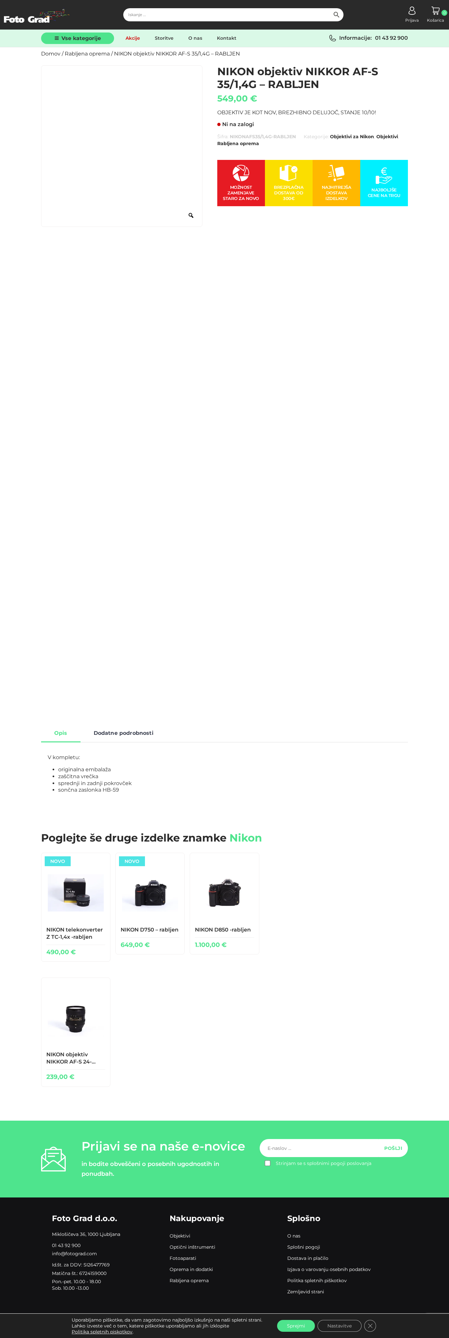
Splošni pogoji (303, 1247)
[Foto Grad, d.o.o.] (37, 15)
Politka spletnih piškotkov (317, 1280)
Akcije (133, 38)
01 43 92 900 (391, 38)
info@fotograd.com (74, 1254)
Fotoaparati (183, 1258)
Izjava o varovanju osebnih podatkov (329, 1269)
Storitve (164, 38)
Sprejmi (296, 1326)
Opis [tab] (60, 733)
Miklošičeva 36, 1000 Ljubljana (86, 1234)
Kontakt (226, 38)
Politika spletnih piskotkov (102, 1332)
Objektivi (387, 137)
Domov (50, 54)
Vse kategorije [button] (81, 38)
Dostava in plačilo (307, 1258)
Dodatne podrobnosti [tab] (124, 733)
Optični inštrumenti (192, 1247)
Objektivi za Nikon (352, 137)
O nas (195, 38)
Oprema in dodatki (191, 1269)
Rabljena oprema (87, 54)
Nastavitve (339, 1326)
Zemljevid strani (305, 1292)
